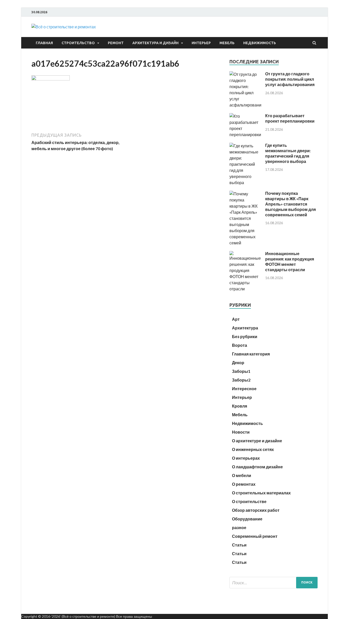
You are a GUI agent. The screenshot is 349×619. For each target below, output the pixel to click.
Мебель (227, 43)
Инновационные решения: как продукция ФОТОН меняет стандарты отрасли (289, 261)
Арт (236, 319)
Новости (241, 432)
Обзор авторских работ (256, 510)
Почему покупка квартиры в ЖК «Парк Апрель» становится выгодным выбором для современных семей (290, 204)
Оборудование (247, 518)
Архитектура (245, 327)
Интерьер (201, 43)
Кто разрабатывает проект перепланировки (290, 118)
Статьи (239, 544)
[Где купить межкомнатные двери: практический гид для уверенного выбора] (245, 182)
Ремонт (116, 43)
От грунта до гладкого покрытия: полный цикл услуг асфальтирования (290, 79)
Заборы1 (241, 371)
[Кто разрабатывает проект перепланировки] (245, 134)
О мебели (241, 475)
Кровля (239, 405)
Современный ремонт (254, 536)
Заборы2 (241, 379)
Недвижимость (259, 43)
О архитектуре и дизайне (257, 440)
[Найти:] (273, 582)
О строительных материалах (261, 492)
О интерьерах (246, 458)
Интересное (244, 388)
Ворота (239, 345)
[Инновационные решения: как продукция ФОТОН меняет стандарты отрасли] (245, 288)
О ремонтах (243, 484)
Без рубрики (244, 336)
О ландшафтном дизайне (257, 466)
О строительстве (249, 501)
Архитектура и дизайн (155, 43)
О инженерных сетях (253, 449)
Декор (238, 362)
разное (239, 527)
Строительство (78, 43)
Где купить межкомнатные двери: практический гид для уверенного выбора (288, 153)
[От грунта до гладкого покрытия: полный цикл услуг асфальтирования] (245, 104)
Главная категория (251, 353)
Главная (44, 43)
